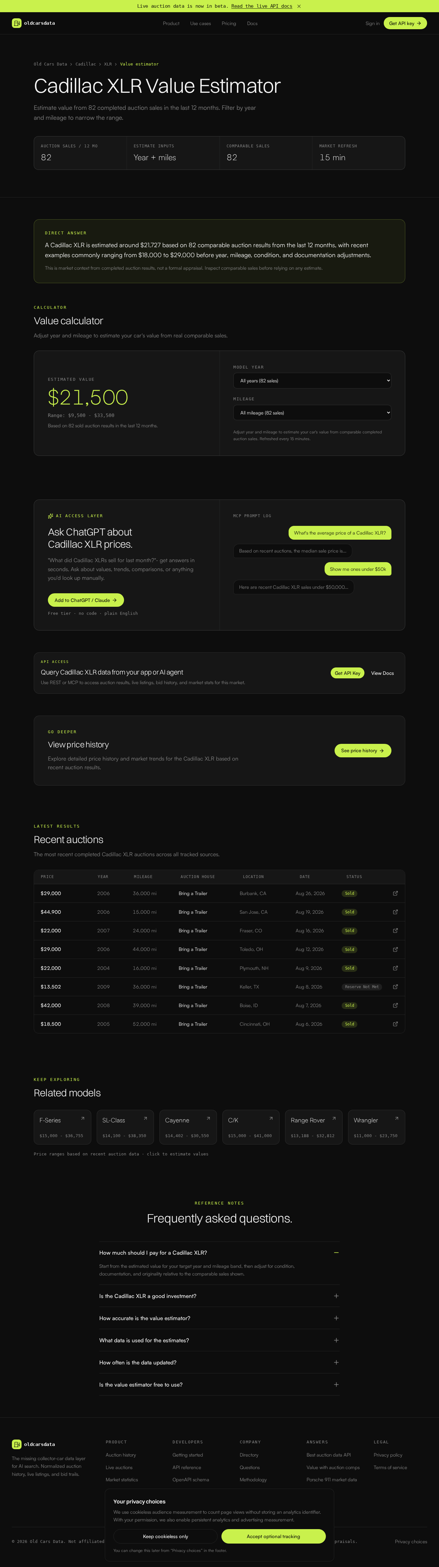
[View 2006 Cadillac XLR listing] (395, 893)
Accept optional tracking (273, 1536)
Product (171, 23)
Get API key (401, 23)
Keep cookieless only (165, 1536)
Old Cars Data (50, 64)
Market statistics (122, 1479)
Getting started (188, 1455)
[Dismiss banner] (299, 6)
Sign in (373, 23)
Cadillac (86, 64)
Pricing (229, 23)
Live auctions (119, 1467)
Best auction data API (329, 1455)
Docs (252, 23)
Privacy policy (388, 1455)
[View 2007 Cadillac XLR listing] (395, 930)
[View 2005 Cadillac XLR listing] (395, 1024)
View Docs (382, 673)
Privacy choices (411, 1541)
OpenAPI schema (191, 1479)
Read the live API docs (261, 6)
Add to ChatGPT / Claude (82, 600)
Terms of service (390, 1467)
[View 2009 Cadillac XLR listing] (395, 986)
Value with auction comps (333, 1467)
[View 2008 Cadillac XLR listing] (395, 1005)
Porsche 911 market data (332, 1479)
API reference (187, 1467)
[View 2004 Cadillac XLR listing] (395, 968)
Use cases (200, 23)
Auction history (121, 1455)
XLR (108, 64)
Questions (250, 1467)
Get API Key (347, 673)
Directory (249, 1455)
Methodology (253, 1479)
